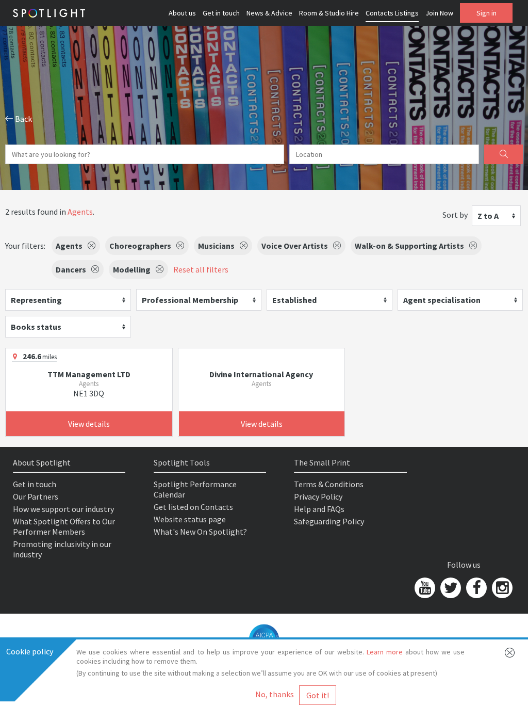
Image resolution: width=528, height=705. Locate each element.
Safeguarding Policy (329, 521)
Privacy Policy (318, 496)
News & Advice (269, 13)
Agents (80, 211)
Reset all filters (200, 269)
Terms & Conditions (329, 484)
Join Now (439, 13)
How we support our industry (63, 509)
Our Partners (35, 496)
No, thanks (274, 694)
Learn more (385, 651)
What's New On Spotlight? (200, 531)
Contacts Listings (392, 13)
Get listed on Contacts (193, 507)
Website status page (190, 519)
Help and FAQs (319, 509)
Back (22, 119)
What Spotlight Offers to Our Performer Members (64, 526)
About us (182, 13)
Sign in (486, 13)
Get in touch (221, 13)
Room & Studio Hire (329, 13)
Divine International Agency (261, 374)
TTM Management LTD (88, 374)
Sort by (455, 215)
